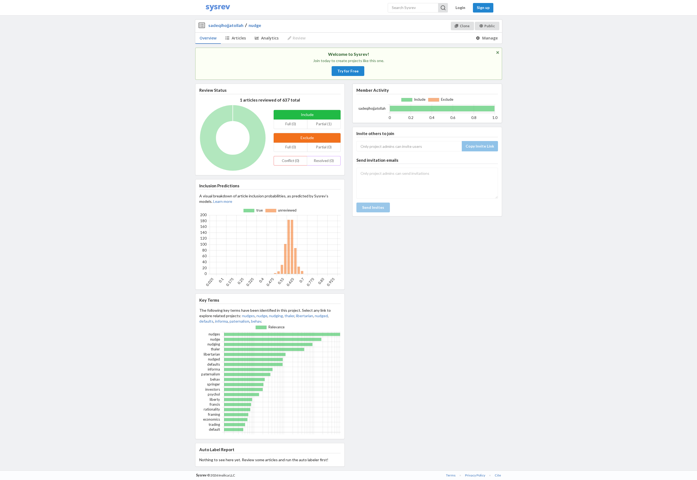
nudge (255, 25)
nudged (321, 315)
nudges (248, 315)
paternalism (239, 321)
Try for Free (348, 71)
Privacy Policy (475, 475)
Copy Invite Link (480, 146)
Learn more (222, 201)
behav (256, 321)
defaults (206, 321)
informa (221, 321)
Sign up (483, 7)
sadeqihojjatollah (225, 25)
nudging (276, 315)
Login (460, 7)
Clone (465, 25)
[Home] (218, 8)
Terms (451, 475)
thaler (289, 315)
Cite (498, 475)
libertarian (304, 315)
